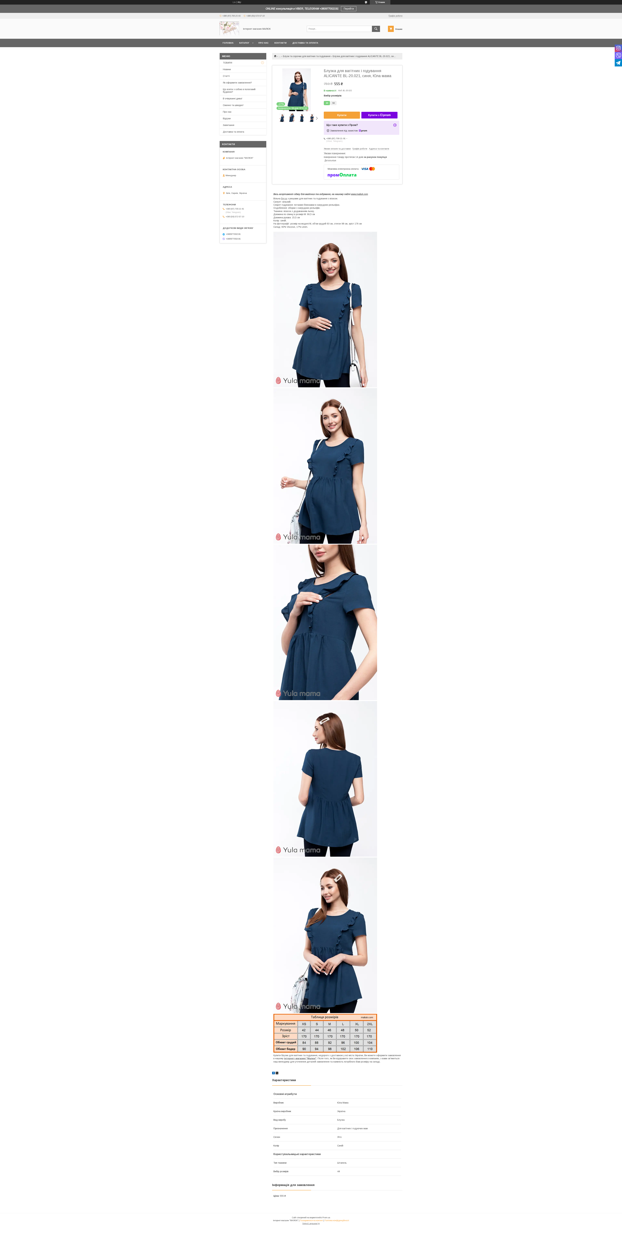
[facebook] (273, 1073)
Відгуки (227, 118)
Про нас (263, 43)
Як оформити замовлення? (237, 82)
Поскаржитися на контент (311, 1220)
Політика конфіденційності (336, 1220)
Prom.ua (326, 1217)
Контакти (280, 43)
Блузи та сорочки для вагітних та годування (306, 56)
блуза (284, 198)
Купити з (373, 115)
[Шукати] (376, 29)
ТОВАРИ (227, 62)
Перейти (349, 8)
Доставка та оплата (305, 43)
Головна (228, 43)
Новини (227, 69)
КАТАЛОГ (244, 43)
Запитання (228, 125)
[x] (277, 1073)
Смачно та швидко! (233, 105)
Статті (226, 76)
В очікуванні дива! (232, 98)
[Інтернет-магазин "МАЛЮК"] (229, 34)
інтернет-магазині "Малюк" (300, 1058)
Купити (341, 115)
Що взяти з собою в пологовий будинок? (239, 90)
